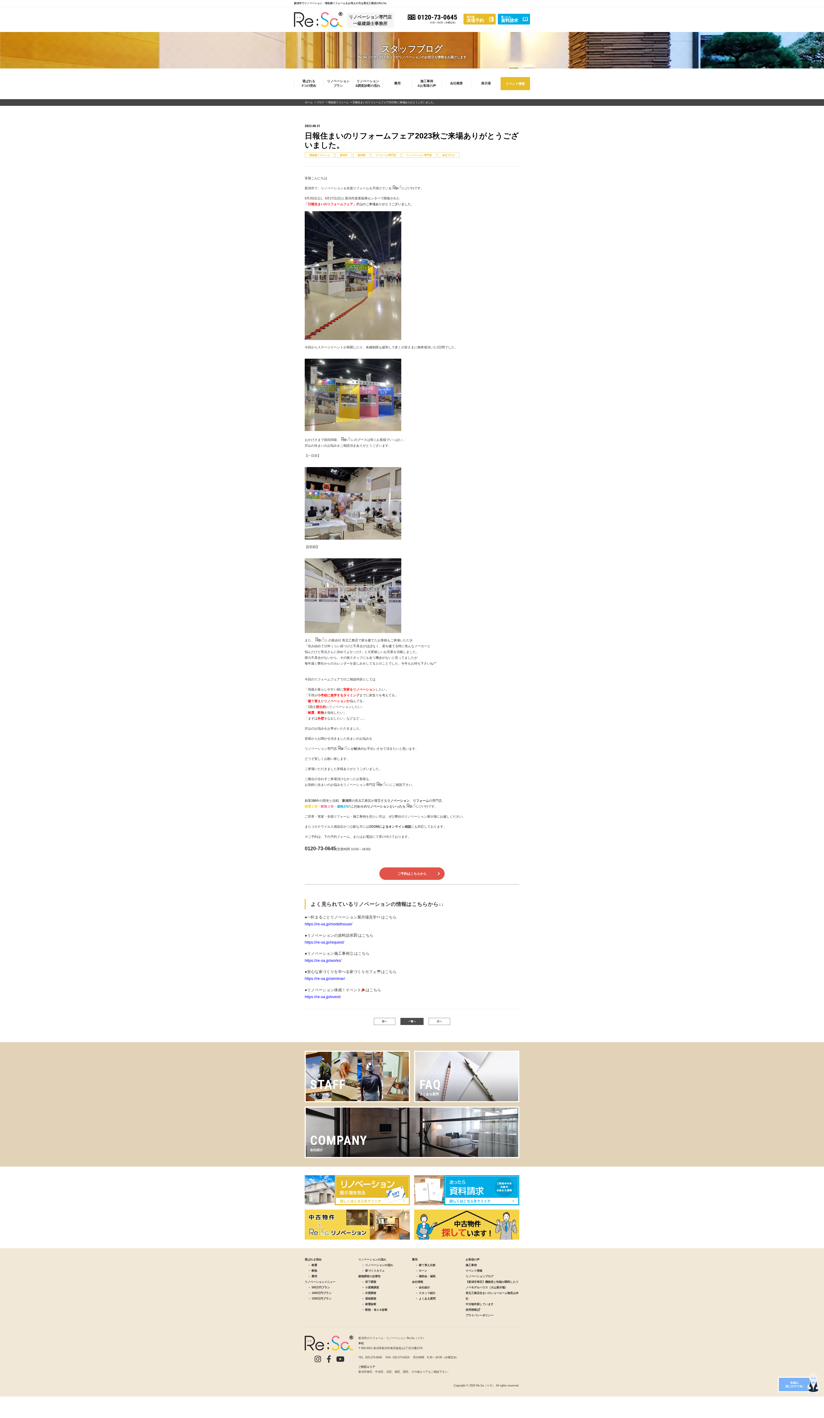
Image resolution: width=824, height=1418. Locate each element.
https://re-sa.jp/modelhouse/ (351, 920)
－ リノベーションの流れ (377, 1265)
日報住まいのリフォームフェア (330, 204)
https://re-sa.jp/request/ (339, 938)
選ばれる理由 (313, 1259)
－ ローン (421, 1270)
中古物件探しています (480, 1304)
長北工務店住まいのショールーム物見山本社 (492, 1295)
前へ (384, 1021)
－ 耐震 (312, 1265)
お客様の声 (473, 1259)
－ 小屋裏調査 (370, 1287)
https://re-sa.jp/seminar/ (351, 975)
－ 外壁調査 (369, 1293)
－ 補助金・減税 (425, 1276)
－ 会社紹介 (422, 1287)
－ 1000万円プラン (320, 1293)
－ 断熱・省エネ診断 (375, 1309)
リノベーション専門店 (419, 155)
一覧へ (412, 1021)
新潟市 (344, 155)
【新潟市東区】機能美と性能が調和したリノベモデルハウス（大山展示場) (492, 1284)
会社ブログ (448, 155)
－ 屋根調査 (369, 1298)
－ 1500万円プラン (320, 1298)
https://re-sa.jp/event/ (343, 993)
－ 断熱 (312, 1270)
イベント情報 (515, 83)
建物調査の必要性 (369, 1276)
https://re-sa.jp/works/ (337, 957)
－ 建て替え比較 (425, 1265)
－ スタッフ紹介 (425, 1293)
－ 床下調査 (369, 1281)
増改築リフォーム (319, 155)
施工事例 (471, 1265)
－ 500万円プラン (319, 1287)
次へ (439, 1021)
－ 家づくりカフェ (373, 1270)
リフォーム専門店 (386, 155)
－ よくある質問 (425, 1298)
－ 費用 (312, 1276)
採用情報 (471, 1309)
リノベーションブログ (480, 1276)
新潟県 (361, 155)
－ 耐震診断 (369, 1304)
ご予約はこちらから (412, 873)
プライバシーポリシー (480, 1315)
